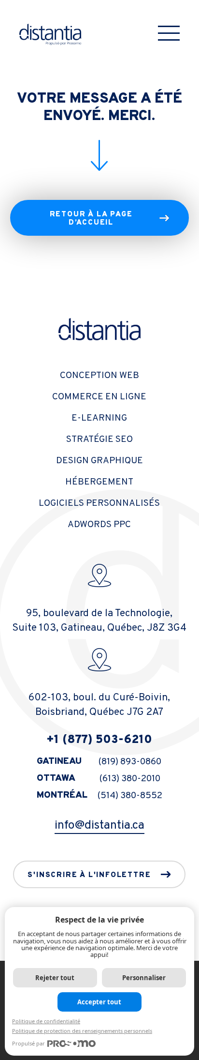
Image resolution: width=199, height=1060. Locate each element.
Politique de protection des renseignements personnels (82, 1030)
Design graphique (99, 461)
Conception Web (99, 375)
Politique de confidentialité (46, 1021)
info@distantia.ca (99, 825)
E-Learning (99, 418)
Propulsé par (28, 1043)
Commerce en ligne (99, 397)
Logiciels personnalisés (99, 503)
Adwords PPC (99, 524)
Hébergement (99, 482)
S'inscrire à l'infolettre (89, 875)
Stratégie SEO (99, 439)
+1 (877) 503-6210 (99, 740)
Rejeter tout (54, 977)
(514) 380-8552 (130, 796)
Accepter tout (99, 1002)
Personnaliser (144, 977)
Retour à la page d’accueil (91, 218)
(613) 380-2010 (130, 779)
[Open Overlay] (169, 33)
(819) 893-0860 (130, 762)
